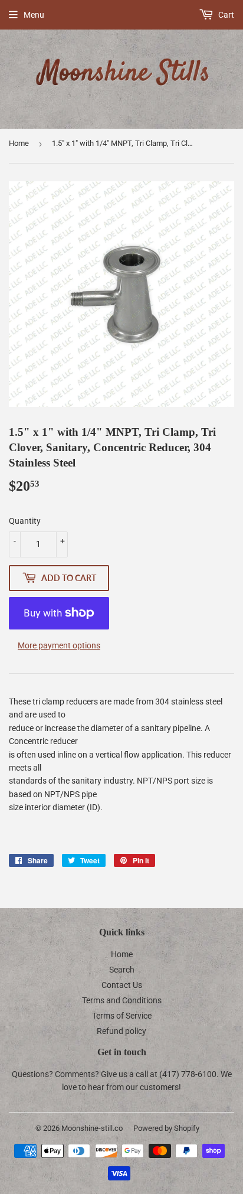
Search (121, 969)
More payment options (59, 645)
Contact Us (121, 985)
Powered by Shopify (166, 1128)
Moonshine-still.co (92, 1128)
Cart (225, 14)
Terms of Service (122, 1015)
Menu (34, 14)
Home (19, 143)
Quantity (25, 521)
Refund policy (121, 1031)
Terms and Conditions (122, 1000)
